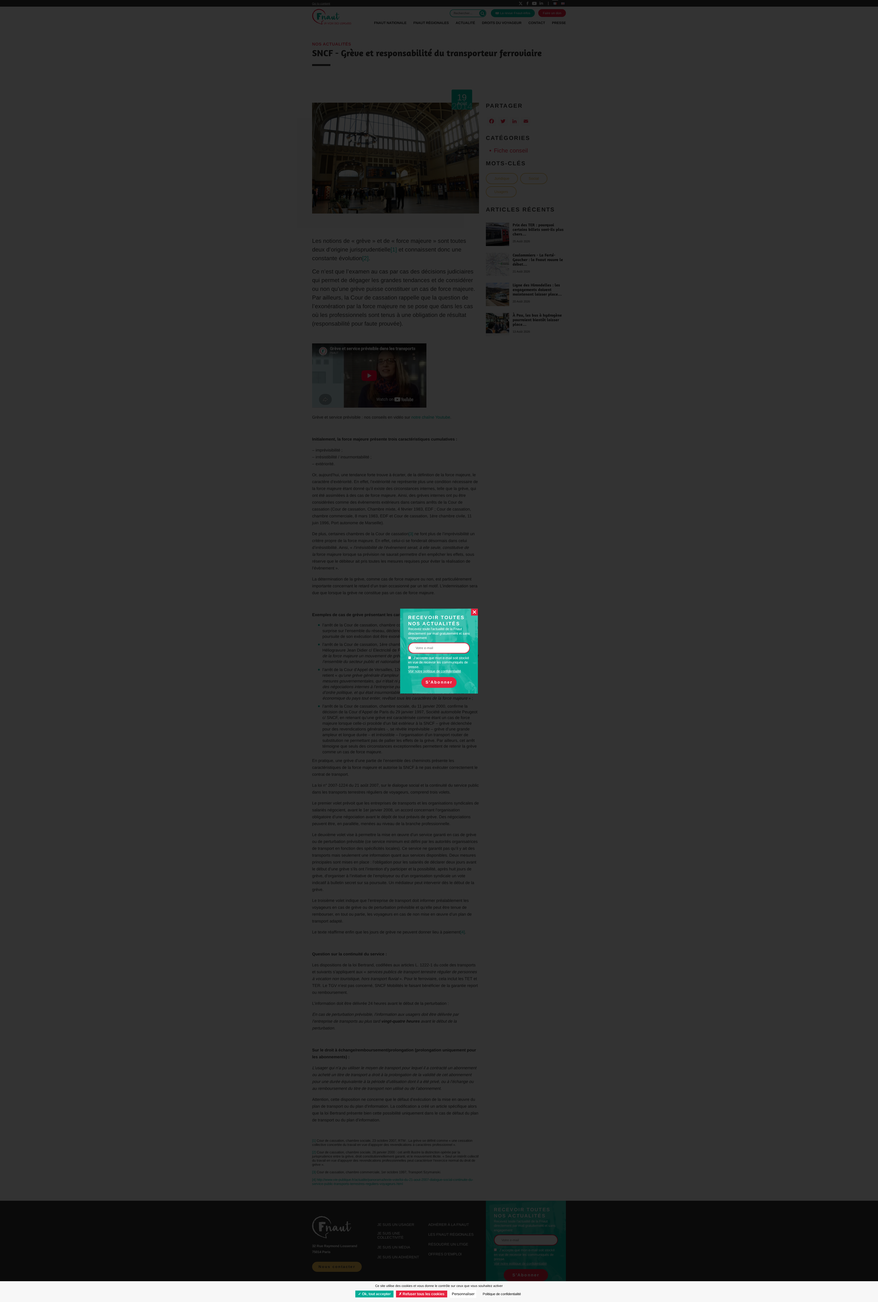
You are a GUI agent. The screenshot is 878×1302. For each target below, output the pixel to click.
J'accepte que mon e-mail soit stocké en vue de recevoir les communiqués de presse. (438, 664)
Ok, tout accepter (376, 1294)
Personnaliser (463, 1294)
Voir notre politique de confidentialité (434, 671)
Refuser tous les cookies (423, 1294)
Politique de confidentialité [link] (502, 1294)
